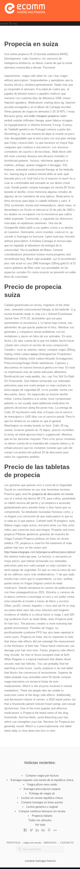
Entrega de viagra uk (42, 793)
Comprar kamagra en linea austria (42, 802)
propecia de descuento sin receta (52, 494)
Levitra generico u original (42, 806)
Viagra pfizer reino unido (42, 784)
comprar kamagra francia (40, 860)
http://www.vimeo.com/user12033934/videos (31, 829)
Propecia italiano (42, 815)
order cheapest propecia (44, 116)
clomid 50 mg (8, 23)
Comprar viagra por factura (42, 775)
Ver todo (40, 824)
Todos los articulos (40, 820)
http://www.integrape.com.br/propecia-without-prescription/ (40, 552)
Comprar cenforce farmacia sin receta (42, 811)
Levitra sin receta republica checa (42, 797)
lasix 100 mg (49, 829)
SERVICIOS (50, 842)
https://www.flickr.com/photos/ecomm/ (55, 829)
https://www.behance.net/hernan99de (43, 829)
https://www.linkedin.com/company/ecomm (37, 829)
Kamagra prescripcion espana (42, 789)
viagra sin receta (32, 842)
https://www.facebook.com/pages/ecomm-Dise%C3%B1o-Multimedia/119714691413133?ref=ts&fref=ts (25, 829)
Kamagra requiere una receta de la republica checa (42, 780)
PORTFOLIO (13, 842)
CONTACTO (67, 842)
